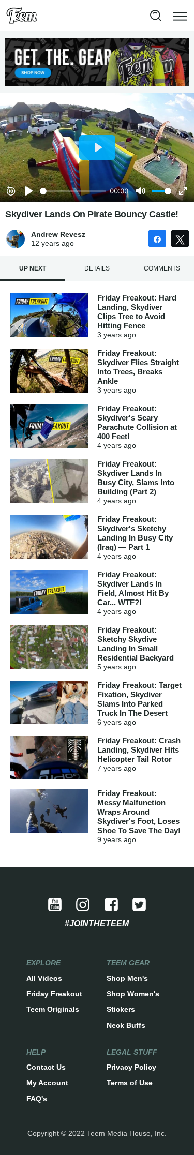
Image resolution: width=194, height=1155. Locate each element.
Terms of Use (130, 1082)
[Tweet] (180, 238)
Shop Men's (127, 978)
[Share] (157, 238)
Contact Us (46, 1067)
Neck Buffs (126, 1025)
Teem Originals (52, 1009)
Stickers (121, 1009)
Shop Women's (133, 993)
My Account (47, 1082)
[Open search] (155, 15)
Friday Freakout (54, 993)
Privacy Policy (131, 1067)
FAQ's (36, 1098)
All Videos (44, 978)
